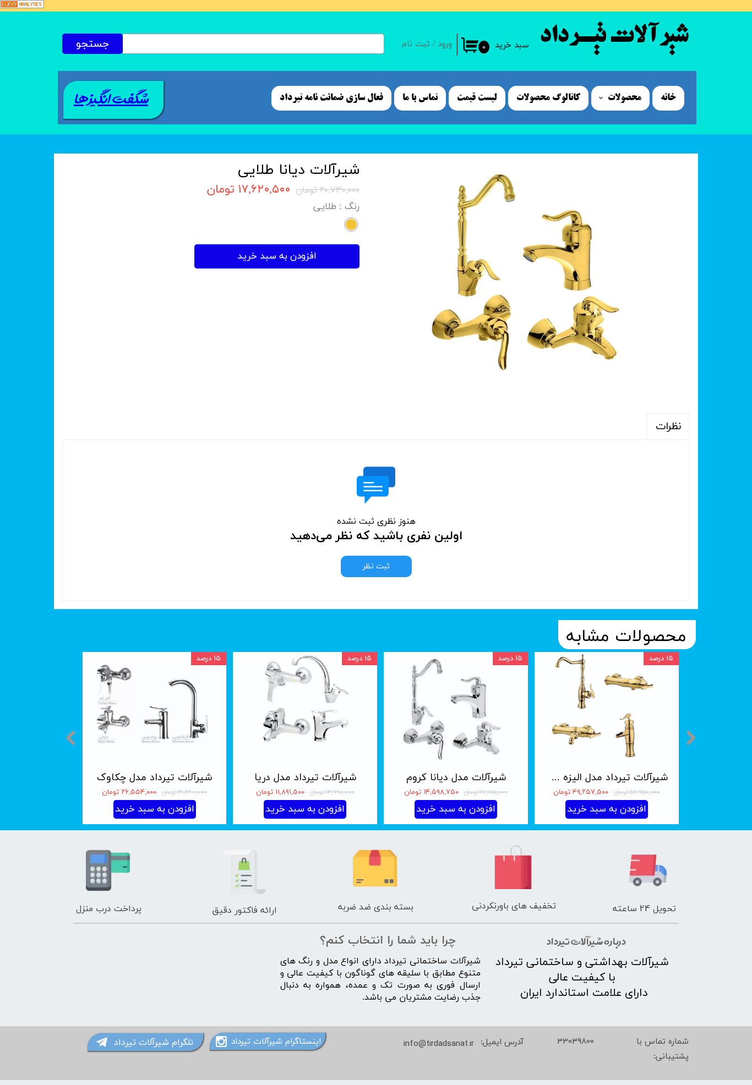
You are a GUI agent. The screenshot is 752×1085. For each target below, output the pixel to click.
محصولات (624, 98)
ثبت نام (416, 44)
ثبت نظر (376, 566)
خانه (668, 98)
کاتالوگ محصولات (548, 98)
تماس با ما (420, 98)
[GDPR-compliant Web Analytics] (22, 6)
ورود (445, 44)
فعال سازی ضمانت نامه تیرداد (331, 98)
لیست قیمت (477, 98)
